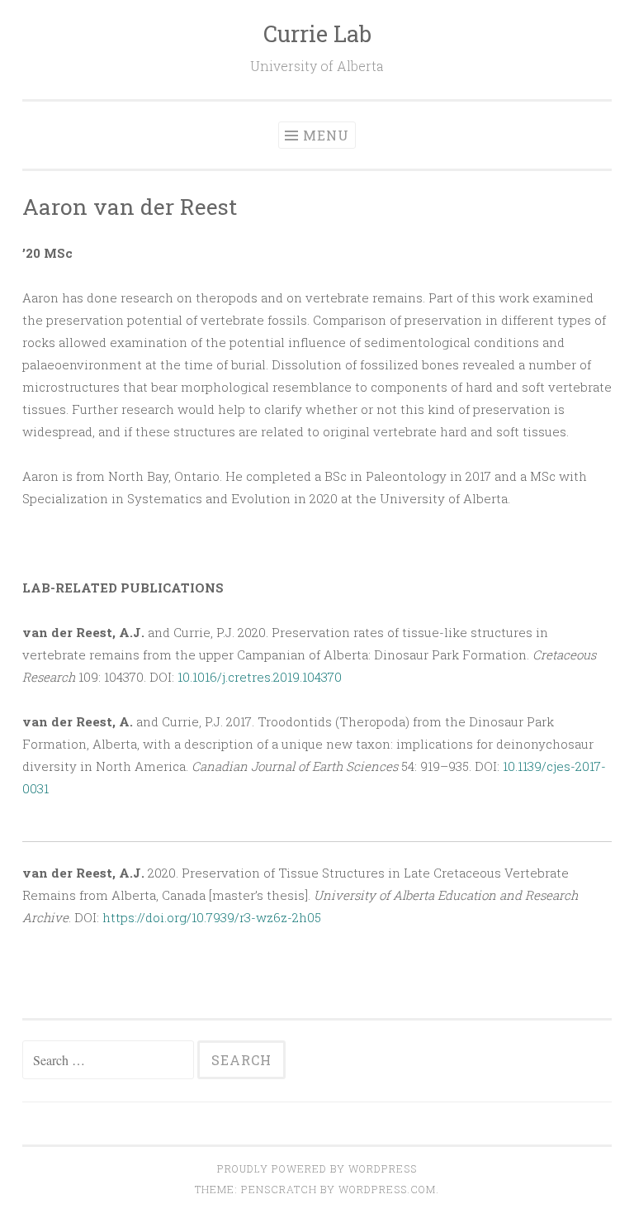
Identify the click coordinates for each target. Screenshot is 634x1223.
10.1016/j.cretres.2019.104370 (259, 677)
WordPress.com (387, 1189)
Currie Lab (317, 33)
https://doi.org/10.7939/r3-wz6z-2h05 (211, 917)
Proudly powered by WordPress (317, 1168)
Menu (326, 135)
